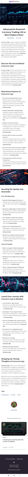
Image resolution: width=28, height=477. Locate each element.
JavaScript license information (14, 469)
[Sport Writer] (14, 404)
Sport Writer (14, 410)
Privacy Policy (20, 459)
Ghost (17, 466)
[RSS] (14, 462)
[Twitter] (14, 475)
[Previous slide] (1, 435)
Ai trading (13, 394)
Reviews (4, 437)
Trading (18, 394)
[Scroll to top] (19, 475)
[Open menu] (1, 1)
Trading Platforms (10, 37)
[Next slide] (26, 435)
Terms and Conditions (10, 459)
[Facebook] (8, 475)
